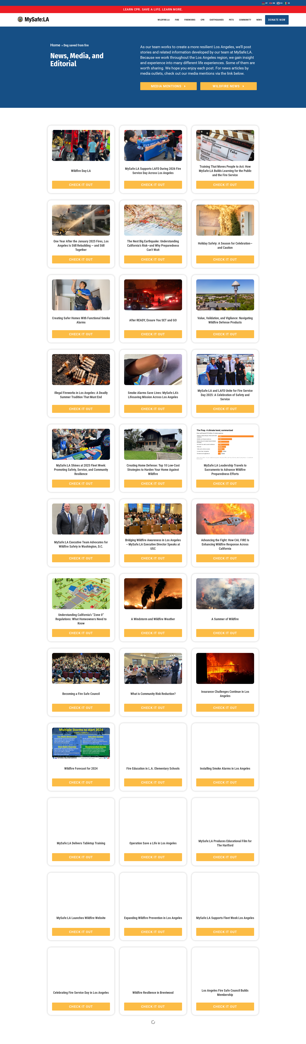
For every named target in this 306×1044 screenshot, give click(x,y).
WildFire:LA (164, 19)
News (259, 19)
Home (55, 45)
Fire (177, 19)
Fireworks (189, 19)
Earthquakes (217, 19)
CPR (202, 19)
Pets (231, 19)
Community (245, 19)
